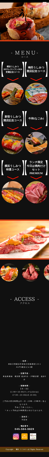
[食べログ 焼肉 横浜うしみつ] (24, 436)
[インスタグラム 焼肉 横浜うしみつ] (16, 436)
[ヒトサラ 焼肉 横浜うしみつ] (33, 436)
